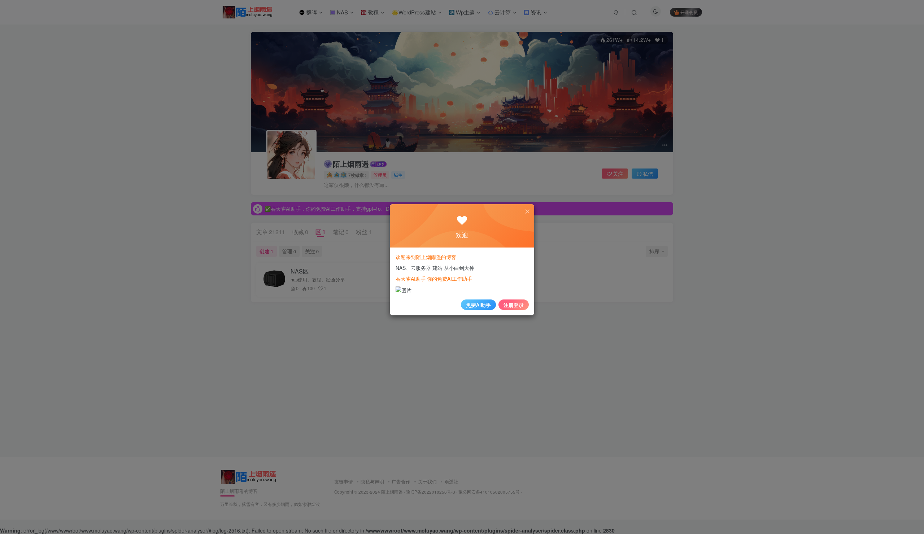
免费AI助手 (478, 304)
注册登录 (514, 304)
